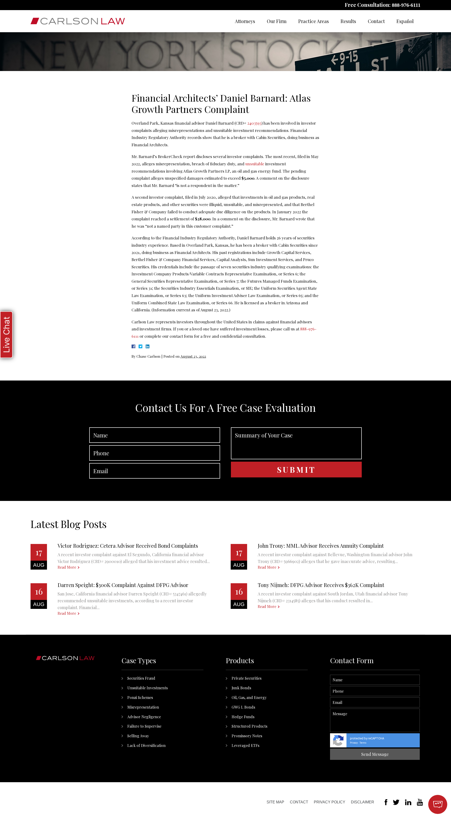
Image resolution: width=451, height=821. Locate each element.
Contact (376, 21)
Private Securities (246, 678)
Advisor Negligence (144, 716)
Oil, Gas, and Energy (249, 697)
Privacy (354, 743)
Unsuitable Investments (147, 687)
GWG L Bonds (243, 707)
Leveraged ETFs (245, 745)
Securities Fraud (141, 678)
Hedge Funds (243, 716)
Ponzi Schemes (140, 697)
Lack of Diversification (146, 745)
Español (405, 21)
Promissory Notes (247, 735)
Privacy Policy (329, 802)
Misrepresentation (143, 707)
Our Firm (277, 21)
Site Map (275, 802)
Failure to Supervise (144, 726)
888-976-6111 (406, 5)
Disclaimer (362, 802)
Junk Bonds (241, 687)
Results (348, 21)
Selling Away (138, 735)
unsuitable (254, 163)
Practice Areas (313, 21)
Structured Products (249, 726)
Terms (363, 743)
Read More (67, 567)
